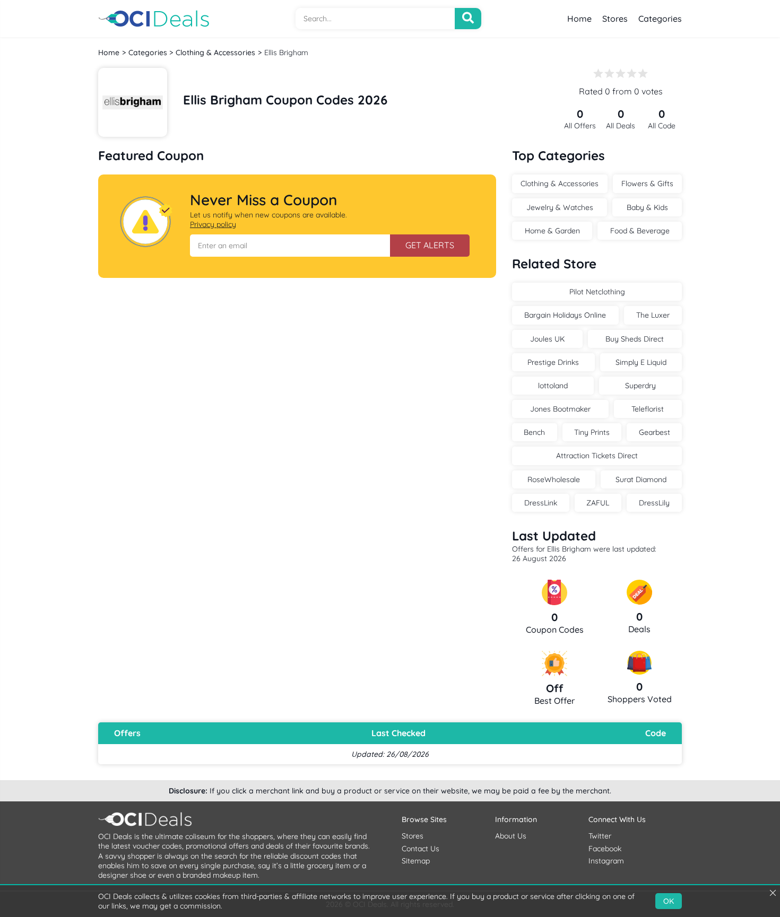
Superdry (640, 385)
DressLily (654, 503)
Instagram (606, 861)
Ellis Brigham (286, 52)
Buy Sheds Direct (634, 339)
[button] (290, 245)
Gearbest (654, 432)
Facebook (604, 848)
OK (668, 901)
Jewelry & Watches (559, 207)
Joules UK (547, 339)
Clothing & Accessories (215, 52)
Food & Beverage (640, 230)
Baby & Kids (647, 207)
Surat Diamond (641, 479)
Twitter (599, 836)
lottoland (553, 385)
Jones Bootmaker (560, 409)
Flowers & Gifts (647, 183)
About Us (510, 836)
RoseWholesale (553, 479)
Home (579, 18)
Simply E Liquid (641, 362)
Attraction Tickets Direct (597, 455)
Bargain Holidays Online (565, 315)
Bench (534, 432)
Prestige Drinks (553, 362)
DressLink (540, 503)
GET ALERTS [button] (429, 245)
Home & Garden (552, 230)
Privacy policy (213, 224)
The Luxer (653, 315)
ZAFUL (597, 503)
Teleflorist (647, 409)
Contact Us (420, 848)
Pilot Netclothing (597, 291)
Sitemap (416, 861)
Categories (660, 18)
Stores (615, 18)
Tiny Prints (592, 432)
